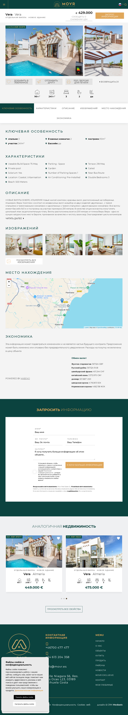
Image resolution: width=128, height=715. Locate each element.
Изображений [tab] (89, 108)
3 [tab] (66, 598)
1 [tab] (61, 598)
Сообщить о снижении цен (79, 18)
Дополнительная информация (29, 690)
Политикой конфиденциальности (46, 472)
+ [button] (9, 281)
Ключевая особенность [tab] (17, 108)
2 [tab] (64, 598)
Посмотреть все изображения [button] (26, 261)
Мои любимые (104, 685)
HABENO (25, 378)
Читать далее (14, 218)
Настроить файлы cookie (24, 704)
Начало (100, 641)
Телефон (72, 439)
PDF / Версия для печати (81, 81)
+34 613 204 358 (58, 657)
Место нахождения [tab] (114, 108)
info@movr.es (56, 666)
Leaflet (86, 327)
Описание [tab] (68, 108)
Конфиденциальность (64, 705)
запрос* (40, 449)
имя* (38, 429)
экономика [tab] (64, 118)
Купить (100, 656)
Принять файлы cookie (24, 697)
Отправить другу (51, 81)
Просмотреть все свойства (64, 609)
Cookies (81, 705)
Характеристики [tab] (46, 108)
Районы (100, 665)
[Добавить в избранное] (58, 538)
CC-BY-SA (118, 327)
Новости (101, 670)
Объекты (101, 651)
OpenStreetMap (102, 327)
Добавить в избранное (21, 81)
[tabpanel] (94, 564)
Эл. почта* (41, 439)
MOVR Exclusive (105, 675)
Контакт (100, 680)
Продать (101, 660)
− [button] (9, 285)
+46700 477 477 (57, 647)
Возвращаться (110, 82)
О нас (99, 646)
